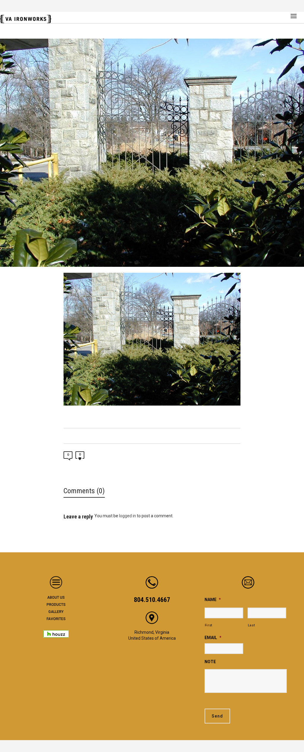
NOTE (210, 661)
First (208, 625)
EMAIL (213, 637)
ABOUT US (56, 597)
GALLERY (56, 612)
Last (251, 625)
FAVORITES (56, 619)
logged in (127, 515)
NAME (213, 599)
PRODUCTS (56, 605)
